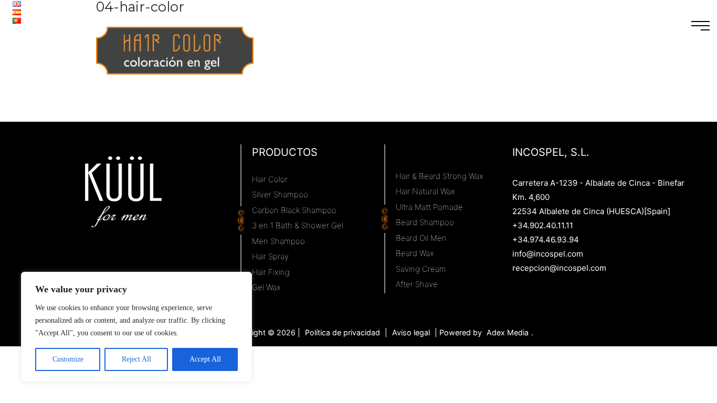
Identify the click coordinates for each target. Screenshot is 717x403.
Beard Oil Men (421, 238)
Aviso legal (411, 332)
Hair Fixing (271, 272)
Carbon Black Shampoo (294, 210)
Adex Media (508, 332)
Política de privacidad (342, 332)
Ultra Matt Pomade (429, 207)
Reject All (136, 359)
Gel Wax (266, 287)
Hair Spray (270, 256)
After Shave (417, 284)
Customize (67, 359)
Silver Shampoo (280, 194)
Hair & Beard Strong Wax (439, 176)
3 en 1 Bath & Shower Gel (297, 225)
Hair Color (270, 179)
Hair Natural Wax (425, 191)
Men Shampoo (278, 241)
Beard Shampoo (425, 222)
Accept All (205, 359)
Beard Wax (415, 253)
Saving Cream (421, 269)
